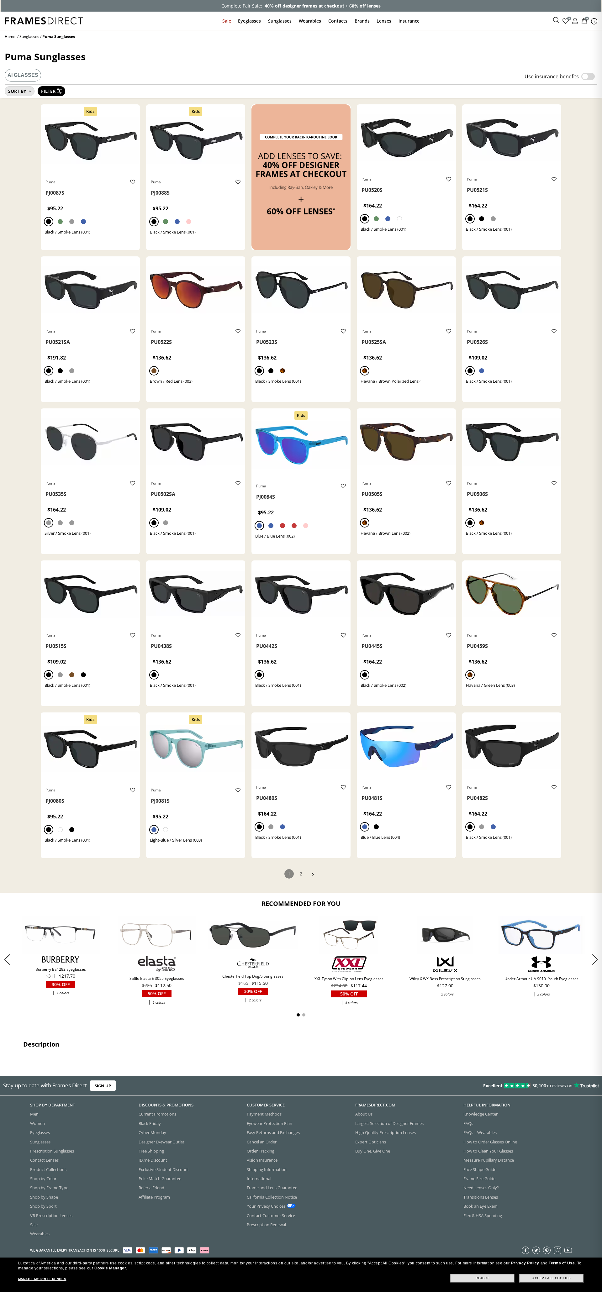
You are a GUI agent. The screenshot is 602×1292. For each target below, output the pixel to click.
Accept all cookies (551, 1278)
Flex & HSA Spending (482, 1215)
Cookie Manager (110, 1268)
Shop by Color (43, 1178)
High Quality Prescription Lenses (385, 1133)
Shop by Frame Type (49, 1188)
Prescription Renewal (266, 1224)
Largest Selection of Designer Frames (389, 1123)
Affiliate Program (154, 1197)
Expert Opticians (370, 1142)
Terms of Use (562, 1263)
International (259, 1178)
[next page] (313, 874)
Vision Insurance (262, 1160)
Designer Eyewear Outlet (161, 1142)
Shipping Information (267, 1169)
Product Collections (48, 1169)
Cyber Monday (152, 1133)
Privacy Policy (525, 1263)
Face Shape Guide (479, 1169)
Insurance (409, 21)
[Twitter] (536, 1250)
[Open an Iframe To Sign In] (575, 21)
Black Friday (150, 1123)
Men (34, 1114)
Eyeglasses (249, 21)
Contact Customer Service (271, 1215)
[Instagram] (557, 1250)
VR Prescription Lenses (51, 1215)
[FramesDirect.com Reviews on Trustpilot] (475, 1085)
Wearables (310, 21)
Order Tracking (260, 1151)
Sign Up (103, 1086)
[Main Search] (556, 20)
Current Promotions (157, 1114)
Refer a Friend (151, 1188)
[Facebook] (525, 1250)
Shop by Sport (43, 1206)
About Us (363, 1114)
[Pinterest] (547, 1250)
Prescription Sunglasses (52, 1151)
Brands (362, 21)
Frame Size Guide (479, 1178)
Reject (482, 1278)
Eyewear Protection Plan (269, 1123)
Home (10, 36)
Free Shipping (151, 1151)
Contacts (337, 21)
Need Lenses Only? (481, 1188)
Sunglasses (280, 21)
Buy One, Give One (372, 1151)
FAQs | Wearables (480, 1133)
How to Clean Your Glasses (488, 1151)
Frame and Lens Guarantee (272, 1188)
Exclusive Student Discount (164, 1169)
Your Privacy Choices (266, 1206)
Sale (226, 21)
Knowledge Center (480, 1114)
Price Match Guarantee (160, 1178)
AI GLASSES (23, 75)
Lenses (384, 21)
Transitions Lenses (480, 1197)
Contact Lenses (44, 1160)
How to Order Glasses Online (490, 1142)
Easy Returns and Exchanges (273, 1133)
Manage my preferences (42, 1279)
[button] (595, 959)
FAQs (468, 1123)
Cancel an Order (262, 1142)
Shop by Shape (44, 1197)
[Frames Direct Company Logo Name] (44, 20)
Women (37, 1123)
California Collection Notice (272, 1197)
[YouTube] (568, 1250)
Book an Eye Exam (480, 1206)
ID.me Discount (153, 1160)
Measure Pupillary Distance (488, 1160)
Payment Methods (264, 1114)
